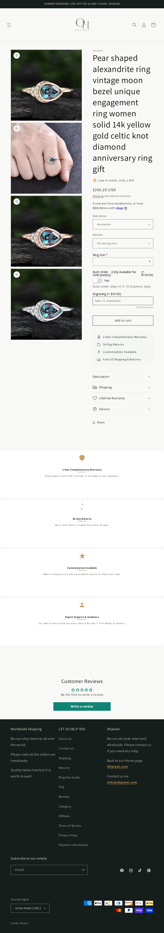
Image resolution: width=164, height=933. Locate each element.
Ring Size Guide (69, 777)
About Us (65, 739)
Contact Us (66, 748)
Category (65, 806)
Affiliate (64, 816)
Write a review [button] (82, 706)
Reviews (64, 796)
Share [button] (101, 422)
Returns (64, 768)
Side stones (99, 216)
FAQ (61, 787)
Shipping (98, 195)
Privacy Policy (68, 835)
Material (97, 235)
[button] (9, 25)
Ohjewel (23, 923)
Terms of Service (70, 826)
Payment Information (73, 845)
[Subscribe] (82, 870)
